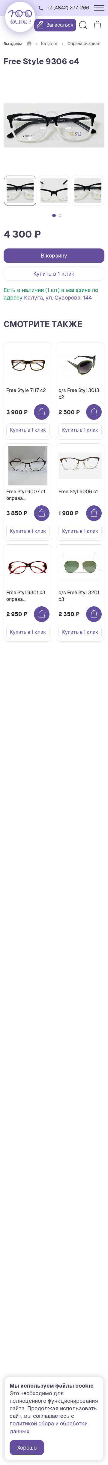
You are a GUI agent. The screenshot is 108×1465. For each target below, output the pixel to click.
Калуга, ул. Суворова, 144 (58, 297)
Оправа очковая (84, 43)
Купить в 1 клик (54, 274)
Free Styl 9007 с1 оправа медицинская (25, 495)
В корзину (54, 255)
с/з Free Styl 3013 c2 (78, 393)
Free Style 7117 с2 (26, 390)
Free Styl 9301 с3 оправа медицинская (25, 596)
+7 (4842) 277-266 (68, 8)
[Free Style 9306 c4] (54, 125)
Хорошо (27, 1447)
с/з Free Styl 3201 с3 (78, 596)
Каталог (49, 43)
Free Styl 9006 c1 (78, 491)
